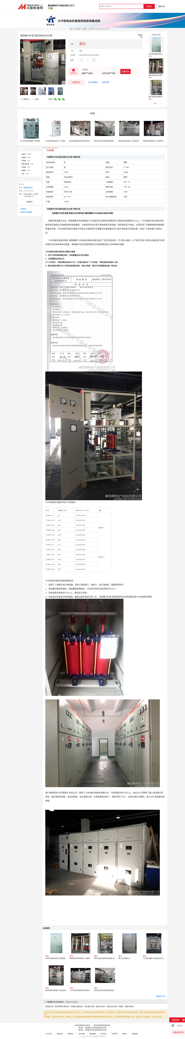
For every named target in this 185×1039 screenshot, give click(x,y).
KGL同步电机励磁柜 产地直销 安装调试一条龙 (35, 141)
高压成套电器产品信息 (82, 1025)
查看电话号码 (27, 188)
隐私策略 (93, 1034)
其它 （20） (26, 174)
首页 (71, 29)
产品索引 (23, 209)
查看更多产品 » (161, 996)
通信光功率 (100, 1006)
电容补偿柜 (129, 1006)
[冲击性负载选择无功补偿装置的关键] (156, 44)
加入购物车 (93, 82)
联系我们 (60, 1034)
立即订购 (105, 82)
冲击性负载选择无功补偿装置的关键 (161, 54)
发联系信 (76, 82)
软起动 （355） (27, 154)
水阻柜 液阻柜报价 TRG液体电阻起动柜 (156, 141)
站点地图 (82, 1034)
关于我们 (49, 1034)
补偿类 (84, 29)
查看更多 (30, 202)
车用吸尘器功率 (76, 1006)
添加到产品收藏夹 (26, 212)
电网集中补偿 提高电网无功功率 (95, 1028)
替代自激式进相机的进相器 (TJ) (159, 97)
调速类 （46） (26, 157)
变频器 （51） (26, 161)
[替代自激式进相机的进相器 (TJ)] (156, 87)
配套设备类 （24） (28, 164)
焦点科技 (95, 1036)
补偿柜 (120, 1006)
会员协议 (104, 1034)
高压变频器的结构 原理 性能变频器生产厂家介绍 (85, 141)
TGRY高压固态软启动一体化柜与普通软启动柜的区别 (62, 141)
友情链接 (135, 1034)
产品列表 (78, 29)
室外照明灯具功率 (62, 1006)
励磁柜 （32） (26, 170)
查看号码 (125, 71)
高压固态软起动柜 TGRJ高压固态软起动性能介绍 (134, 141)
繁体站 (124, 1034)
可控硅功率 (49, 1006)
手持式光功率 (111, 1006)
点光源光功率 (89, 1006)
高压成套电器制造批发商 (102, 1025)
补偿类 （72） (26, 167)
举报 (36, 99)
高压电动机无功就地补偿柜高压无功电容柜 (108, 141)
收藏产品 (26, 99)
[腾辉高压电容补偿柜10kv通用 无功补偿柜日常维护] (156, 66)
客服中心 (71, 1034)
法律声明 (115, 1034)
